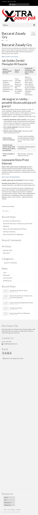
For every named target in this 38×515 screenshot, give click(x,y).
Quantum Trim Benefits (10, 263)
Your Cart (12, 1)
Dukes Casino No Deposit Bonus (11, 177)
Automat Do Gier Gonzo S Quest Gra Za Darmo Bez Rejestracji (21, 296)
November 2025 (7, 250)
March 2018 (6, 253)
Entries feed (6, 275)
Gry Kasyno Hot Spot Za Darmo (12, 221)
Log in (5, 272)
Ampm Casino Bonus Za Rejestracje (13, 234)
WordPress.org (7, 281)
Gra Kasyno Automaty (9, 232)
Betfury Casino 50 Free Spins (10, 56)
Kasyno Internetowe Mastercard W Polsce (15, 229)
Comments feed (7, 278)
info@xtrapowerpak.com (10, 344)
